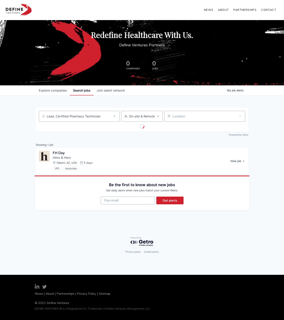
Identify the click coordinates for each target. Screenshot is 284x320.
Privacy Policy (86, 293)
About (223, 10)
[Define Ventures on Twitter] (44, 287)
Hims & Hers (62, 158)
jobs (81, 90)
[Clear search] (114, 116)
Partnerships (245, 10)
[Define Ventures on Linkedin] (37, 287)
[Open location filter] (240, 116)
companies (53, 90)
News (208, 10)
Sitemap (104, 293)
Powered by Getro (238, 134)
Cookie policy (151, 251)
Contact (268, 10)
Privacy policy (133, 251)
